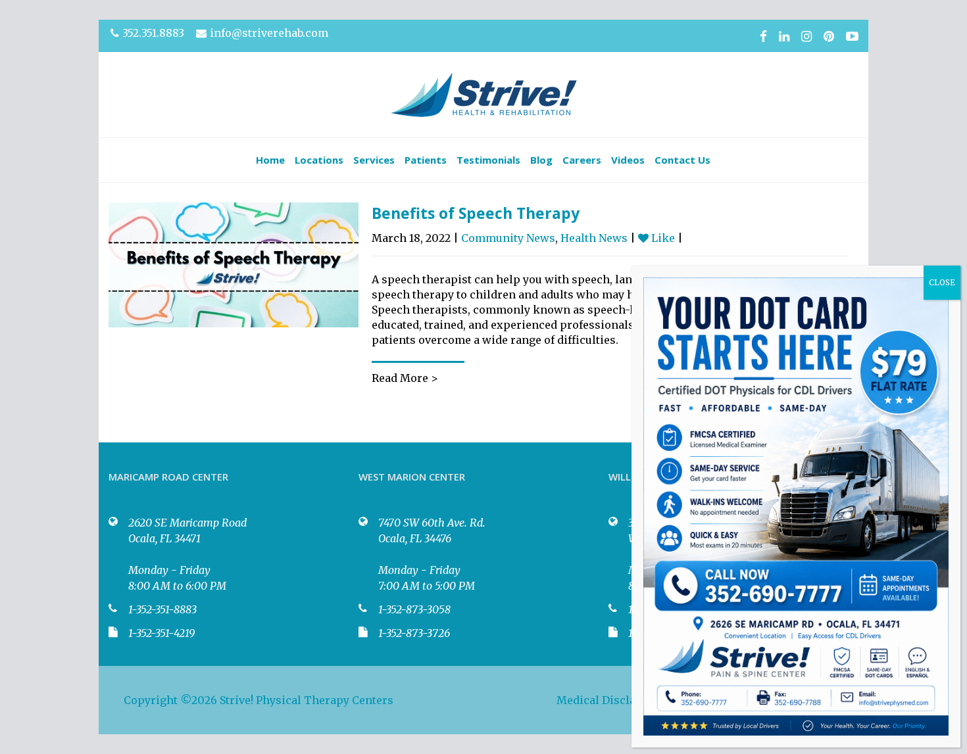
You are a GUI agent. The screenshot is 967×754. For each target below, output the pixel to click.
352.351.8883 (153, 32)
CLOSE (942, 282)
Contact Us (682, 159)
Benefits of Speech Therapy (476, 213)
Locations (319, 159)
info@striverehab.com (269, 32)
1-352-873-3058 (414, 609)
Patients (426, 159)
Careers (581, 159)
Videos (628, 159)
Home (270, 159)
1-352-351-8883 (162, 609)
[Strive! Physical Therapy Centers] (484, 95)
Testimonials (488, 159)
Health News (594, 238)
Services (374, 159)
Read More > (405, 378)
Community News (508, 238)
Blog (541, 159)
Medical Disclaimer (609, 700)
